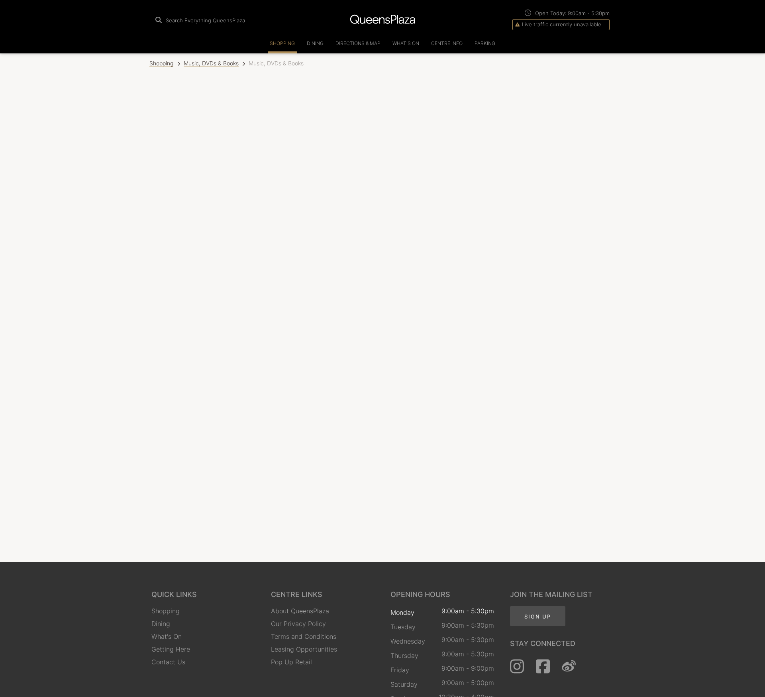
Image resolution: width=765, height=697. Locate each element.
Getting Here (170, 649)
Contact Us (168, 662)
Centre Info (447, 43)
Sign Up (537, 616)
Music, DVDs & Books (211, 63)
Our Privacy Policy (298, 624)
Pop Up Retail (291, 662)
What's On (405, 43)
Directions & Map (358, 43)
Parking (485, 43)
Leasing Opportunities (304, 649)
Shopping (282, 43)
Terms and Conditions (303, 636)
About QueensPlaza (300, 611)
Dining (315, 43)
